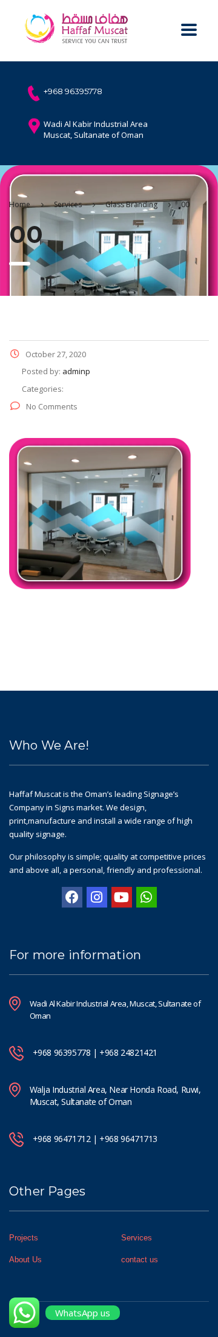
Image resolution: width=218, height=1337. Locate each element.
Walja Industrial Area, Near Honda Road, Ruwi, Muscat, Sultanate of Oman (115, 1095)
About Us (25, 1259)
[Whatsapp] (146, 897)
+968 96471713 (128, 1138)
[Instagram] (97, 897)
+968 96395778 (62, 1052)
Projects (23, 1237)
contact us (139, 1259)
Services (136, 1237)
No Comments (52, 406)
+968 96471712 (62, 1138)
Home (19, 204)
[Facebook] (72, 897)
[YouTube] (121, 897)
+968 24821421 (128, 1052)
